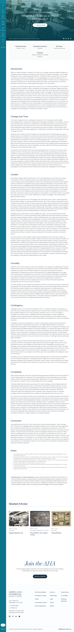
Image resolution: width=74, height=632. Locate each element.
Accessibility (64, 595)
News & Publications (40, 606)
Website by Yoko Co (65, 629)
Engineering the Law (16, 533)
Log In (3, 625)
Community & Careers (41, 602)
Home (10, 38)
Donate (3, 629)
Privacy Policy (65, 592)
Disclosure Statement (64, 600)
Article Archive (16, 38)
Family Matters (56, 533)
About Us (52, 592)
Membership (53, 595)
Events (37, 599)
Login (51, 599)
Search (52, 602)
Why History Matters (40, 592)
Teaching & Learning (40, 595)
